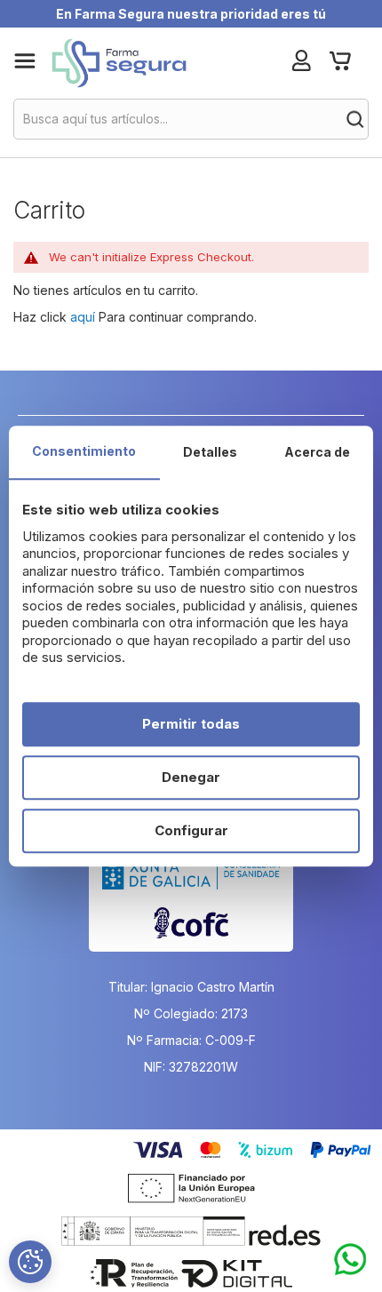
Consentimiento (84, 451)
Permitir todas (191, 723)
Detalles (210, 451)
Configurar (191, 830)
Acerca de (317, 451)
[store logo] (118, 63)
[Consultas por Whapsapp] (350, 1260)
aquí (82, 316)
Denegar (191, 777)
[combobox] (191, 119)
